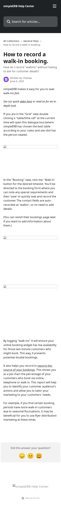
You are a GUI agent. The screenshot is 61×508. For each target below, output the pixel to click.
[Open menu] (55, 6)
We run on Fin (32, 498)
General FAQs (31, 41)
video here (26, 101)
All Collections (11, 41)
